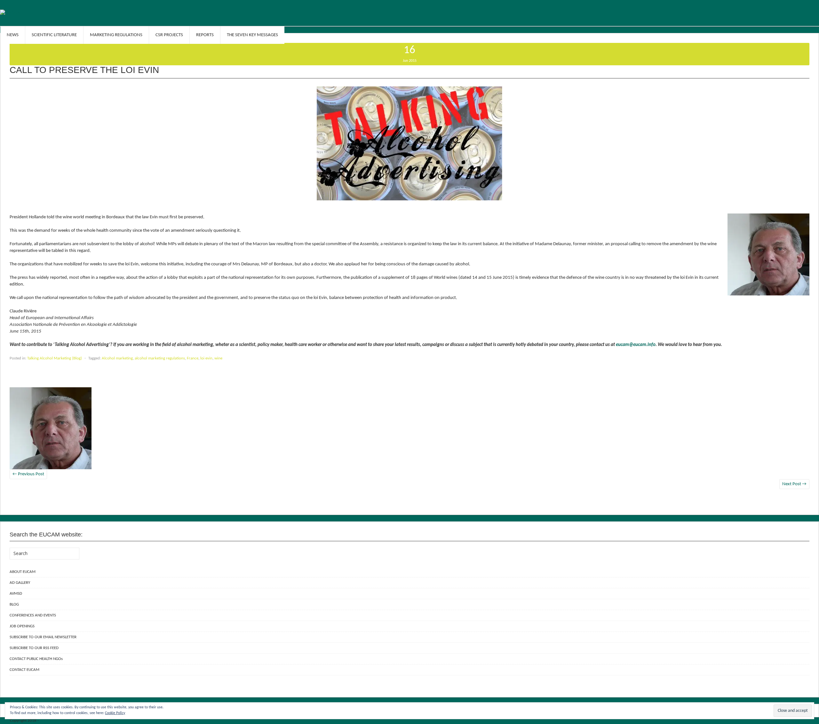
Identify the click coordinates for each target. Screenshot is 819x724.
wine (218, 358)
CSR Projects (169, 35)
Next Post (794, 484)
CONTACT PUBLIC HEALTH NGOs (36, 659)
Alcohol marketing (117, 358)
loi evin (206, 358)
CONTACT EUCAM (24, 670)
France (192, 358)
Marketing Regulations (116, 35)
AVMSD (16, 593)
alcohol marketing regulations (160, 358)
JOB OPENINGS (22, 626)
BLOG (14, 604)
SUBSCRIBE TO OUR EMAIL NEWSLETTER (43, 637)
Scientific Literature (54, 35)
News (13, 35)
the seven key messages (252, 35)
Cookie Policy (115, 713)
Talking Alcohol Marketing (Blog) (54, 358)
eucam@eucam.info (636, 344)
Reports (205, 35)
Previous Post (28, 474)
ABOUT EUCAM (23, 572)
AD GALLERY (20, 583)
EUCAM (46, 721)
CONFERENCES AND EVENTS (33, 615)
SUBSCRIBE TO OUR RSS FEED (34, 648)
